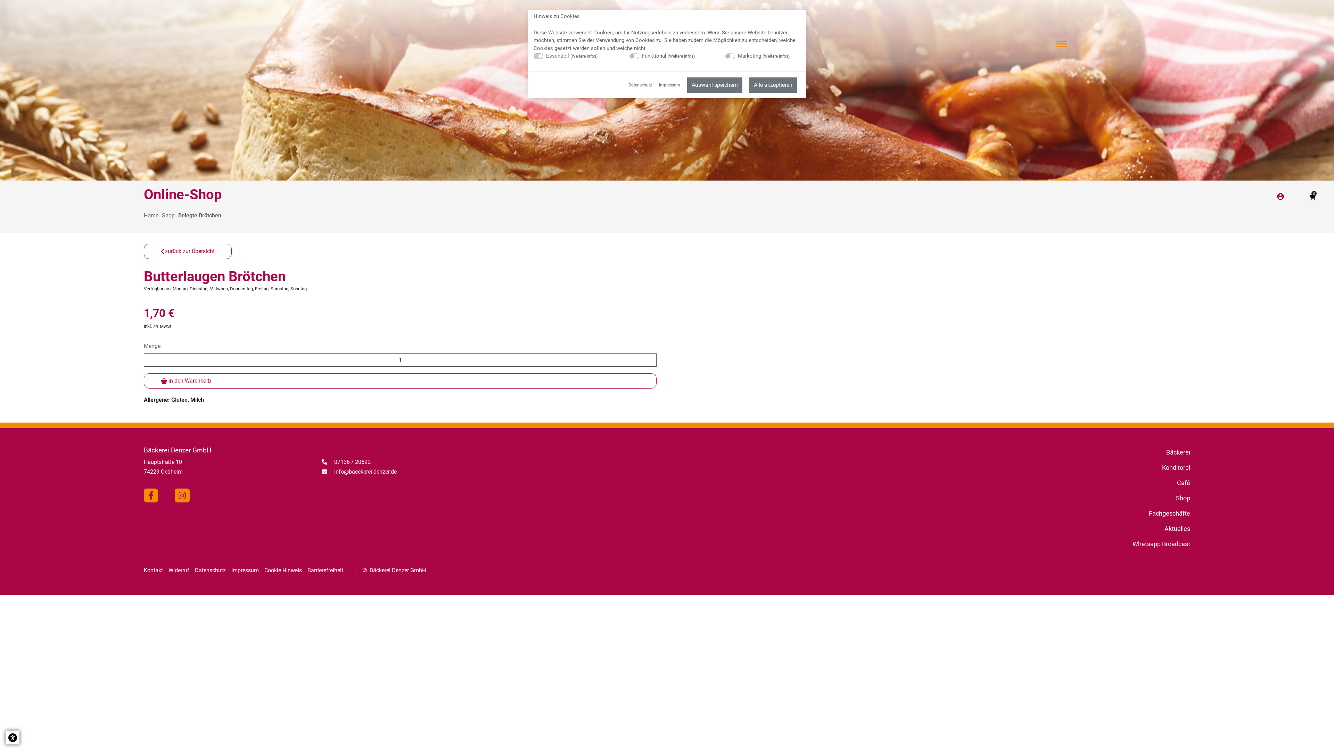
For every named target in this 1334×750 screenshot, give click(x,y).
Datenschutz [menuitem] (640, 85)
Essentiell (572, 56)
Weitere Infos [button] (584, 56)
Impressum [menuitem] (669, 85)
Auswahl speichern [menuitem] (715, 85)
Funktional (668, 56)
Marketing (764, 56)
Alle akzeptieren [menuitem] (773, 85)
